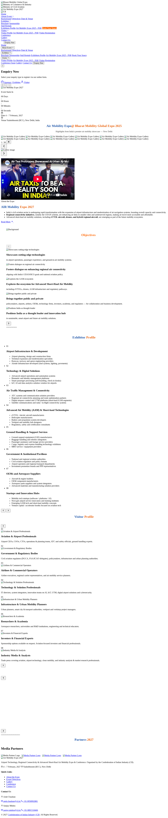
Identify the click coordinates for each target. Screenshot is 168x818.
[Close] (8, 142)
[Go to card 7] (15, 734)
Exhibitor (5, 21)
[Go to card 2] (9, 327)
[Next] (4, 153)
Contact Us (5, 40)
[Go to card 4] (14, 327)
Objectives (16, 19)
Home (3, 14)
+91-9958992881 (30, 801)
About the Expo (13, 777)
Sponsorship (14, 23)
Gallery (4, 37)
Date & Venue (27, 19)
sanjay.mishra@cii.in (12, 810)
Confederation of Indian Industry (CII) (24, 815)
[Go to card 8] (17, 734)
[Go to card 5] (16, 327)
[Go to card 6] (13, 734)
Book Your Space (49, 28)
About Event (6, 16)
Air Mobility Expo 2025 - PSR (29, 28)
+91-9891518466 (30, 810)
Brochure (5, 23)
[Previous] (4, 146)
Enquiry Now (9, 43)
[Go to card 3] (11, 327)
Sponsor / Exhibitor (12, 82)
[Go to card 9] (19, 734)
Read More (6, 222)
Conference (6, 35)
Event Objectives (13, 779)
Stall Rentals (6, 26)
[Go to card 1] (7, 327)
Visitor (4, 30)
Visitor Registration (47, 33)
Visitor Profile (7, 33)
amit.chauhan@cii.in (12, 801)
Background (6, 19)
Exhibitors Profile (8, 28)
